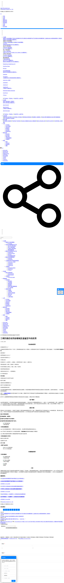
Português (6, 153)
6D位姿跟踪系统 (11, 255)
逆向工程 (10, 294)
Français (5, 151)
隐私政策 (6, 538)
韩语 (4, 25)
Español (5, 154)
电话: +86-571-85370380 (27, 521)
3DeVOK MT (11, 274)
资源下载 (8, 136)
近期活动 (8, 144)
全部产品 (21, 98)
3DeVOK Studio (11, 277)
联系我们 (8, 128)
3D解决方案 (8, 288)
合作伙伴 (8, 127)
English (5, 150)
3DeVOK (22, 518)
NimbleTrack (10, 252)
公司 (4, 123)
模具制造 (10, 283)
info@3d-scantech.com (5, 8)
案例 (7, 141)
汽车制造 (10, 282)
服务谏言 (4, 522)
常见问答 (8, 134)
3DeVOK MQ (11, 273)
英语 (4, 16)
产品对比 (10, 98)
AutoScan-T (10, 264)
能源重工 (10, 285)
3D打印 (9, 295)
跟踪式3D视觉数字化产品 (29, 38)
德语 (4, 18)
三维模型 (8, 139)
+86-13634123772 (18, 521)
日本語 (4, 157)
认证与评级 (8, 126)
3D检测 (9, 290)
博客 (7, 145)
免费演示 (2, 163)
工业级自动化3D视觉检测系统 (51, 38)
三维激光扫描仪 (7, 393)
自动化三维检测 (11, 292)
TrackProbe (10, 259)
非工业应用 (10, 287)
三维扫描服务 (9, 137)
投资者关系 (8, 131)
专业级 (4, 100)
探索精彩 (5, 278)
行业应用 (5, 115)
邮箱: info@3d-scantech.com (6, 521)
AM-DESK (10, 263)
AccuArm (10, 243)
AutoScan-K (10, 265)
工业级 (4, 37)
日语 (4, 24)
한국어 (4, 158)
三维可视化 (10, 296)
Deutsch (5, 152)
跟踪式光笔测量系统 (39, 38)
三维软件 (60, 38)
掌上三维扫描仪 (11, 247)
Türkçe (5, 159)
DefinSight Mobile (11, 267)
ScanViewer (10, 268)
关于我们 (8, 124)
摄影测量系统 (11, 249)
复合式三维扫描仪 (12, 245)
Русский (5, 155)
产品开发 (10, 291)
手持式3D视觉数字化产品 (18, 38)
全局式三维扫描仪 (12, 248)
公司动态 (8, 143)
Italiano (5, 160)
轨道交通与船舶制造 (12, 286)
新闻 (4, 140)
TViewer (10, 270)
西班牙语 (5, 21)
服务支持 (5, 132)
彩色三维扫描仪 (6, 101)
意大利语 (5, 26)
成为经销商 (11, 516)
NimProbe (10, 258)
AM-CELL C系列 (11, 261)
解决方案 (5, 119)
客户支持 (8, 135)
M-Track (9, 254)
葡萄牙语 (5, 20)
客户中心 (16, 518)
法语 (4, 17)
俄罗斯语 (5, 22)
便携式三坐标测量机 (7, 38)
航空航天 (10, 281)
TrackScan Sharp (11, 253)
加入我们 (8, 130)
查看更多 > (14, 39)
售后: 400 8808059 (37, 521)
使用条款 (2, 538)
